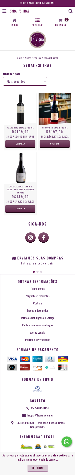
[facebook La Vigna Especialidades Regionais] (43, 237)
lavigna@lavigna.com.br (40, 415)
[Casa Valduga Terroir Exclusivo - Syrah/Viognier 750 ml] (20, 168)
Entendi (38, 467)
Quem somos (38, 288)
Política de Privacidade (37, 339)
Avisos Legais (37, 332)
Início (19, 58)
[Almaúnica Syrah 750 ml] (55, 109)
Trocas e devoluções (37, 310)
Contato (37, 303)
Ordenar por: (11, 74)
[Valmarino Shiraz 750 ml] (20, 109)
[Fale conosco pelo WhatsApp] (66, 441)
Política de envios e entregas (37, 325)
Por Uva (37, 58)
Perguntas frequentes (37, 296)
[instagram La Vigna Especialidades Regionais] (30, 237)
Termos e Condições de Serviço (37, 317)
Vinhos (28, 58)
